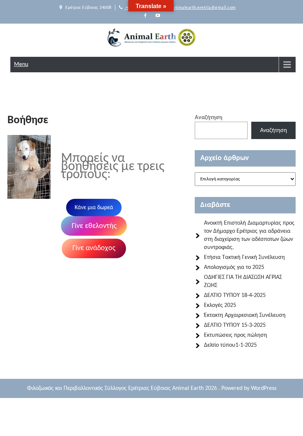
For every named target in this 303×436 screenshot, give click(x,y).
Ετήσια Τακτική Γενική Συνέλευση (244, 257)
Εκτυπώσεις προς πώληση (235, 335)
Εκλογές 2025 (220, 305)
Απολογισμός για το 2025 (234, 267)
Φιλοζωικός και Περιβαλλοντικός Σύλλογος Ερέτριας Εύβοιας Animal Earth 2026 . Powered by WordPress (151, 388)
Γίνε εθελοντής (94, 226)
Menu (21, 65)
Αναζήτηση (208, 118)
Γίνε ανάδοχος (93, 248)
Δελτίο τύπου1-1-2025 (230, 345)
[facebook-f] (145, 16)
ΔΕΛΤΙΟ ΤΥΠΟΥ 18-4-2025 (235, 295)
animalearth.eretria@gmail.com (203, 8)
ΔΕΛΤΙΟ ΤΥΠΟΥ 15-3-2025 (235, 325)
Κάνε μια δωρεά (94, 208)
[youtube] (157, 16)
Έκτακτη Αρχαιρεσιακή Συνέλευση (245, 315)
